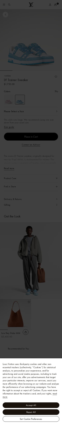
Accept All (31, 405)
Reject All (31, 412)
